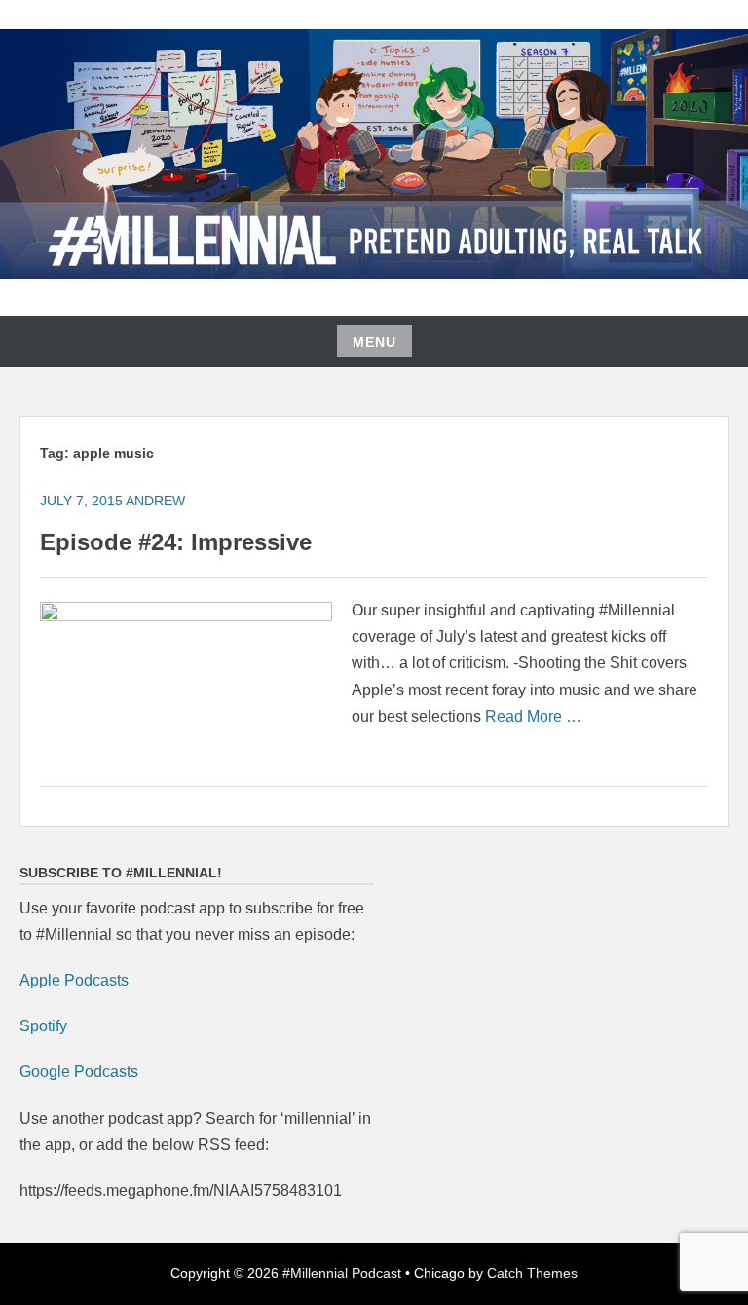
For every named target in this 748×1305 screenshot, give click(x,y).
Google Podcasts (78, 1071)
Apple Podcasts (74, 980)
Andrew (155, 500)
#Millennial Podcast (341, 1273)
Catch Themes (532, 1273)
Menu (374, 342)
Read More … (533, 716)
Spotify (43, 1026)
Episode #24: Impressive (176, 542)
